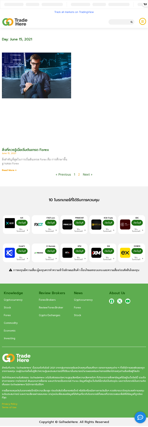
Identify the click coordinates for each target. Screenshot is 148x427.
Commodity (11, 322)
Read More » (9, 170)
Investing (9, 338)
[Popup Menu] (142, 21)
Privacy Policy (10, 404)
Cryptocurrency (13, 299)
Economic (10, 330)
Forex (7, 315)
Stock (7, 307)
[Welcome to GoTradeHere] (15, 22)
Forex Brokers (47, 299)
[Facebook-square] (111, 301)
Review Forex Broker (51, 307)
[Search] (131, 22)
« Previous (63, 174)
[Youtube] (127, 301)
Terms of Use (9, 407)
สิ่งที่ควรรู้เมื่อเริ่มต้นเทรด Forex (25, 149)
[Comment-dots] (140, 417)
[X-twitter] (119, 301)
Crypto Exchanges (49, 315)
